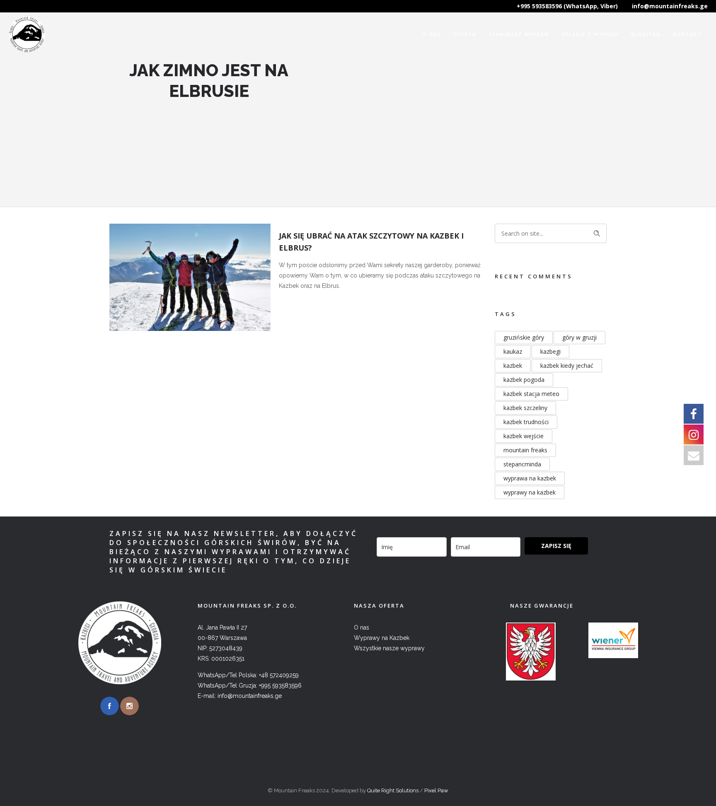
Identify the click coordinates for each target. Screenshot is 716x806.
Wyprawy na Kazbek (381, 638)
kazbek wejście (523, 436)
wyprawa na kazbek (529, 478)
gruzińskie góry (523, 337)
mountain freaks (525, 450)
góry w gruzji (579, 337)
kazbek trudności (526, 422)
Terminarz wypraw (519, 34)
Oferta (464, 34)
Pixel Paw (436, 790)
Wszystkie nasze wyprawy (389, 648)
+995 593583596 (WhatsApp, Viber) (567, 6)
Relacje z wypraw (590, 34)
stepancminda (522, 464)
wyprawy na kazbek (529, 492)
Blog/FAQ (646, 34)
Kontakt (687, 34)
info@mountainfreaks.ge (670, 6)
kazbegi (550, 351)
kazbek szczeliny (525, 408)
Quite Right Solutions (392, 790)
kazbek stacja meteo (531, 394)
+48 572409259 (279, 675)
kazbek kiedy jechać (566, 365)
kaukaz (512, 351)
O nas (432, 34)
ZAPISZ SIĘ (556, 546)
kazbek (512, 365)
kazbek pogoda (523, 380)
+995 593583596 (280, 685)
